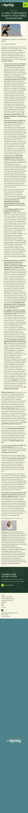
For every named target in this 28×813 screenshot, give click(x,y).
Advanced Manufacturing (7, 598)
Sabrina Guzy (6, 39)
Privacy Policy (5, 614)
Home (2, 595)
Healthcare (4, 602)
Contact (3, 607)
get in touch (8, 518)
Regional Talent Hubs (6, 596)
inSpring (3, 41)
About (2, 603)
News (2, 605)
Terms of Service (5, 616)
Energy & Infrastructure (7, 600)
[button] (25, 4)
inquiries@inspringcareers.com (9, 613)
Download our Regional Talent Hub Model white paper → (14, 1)
